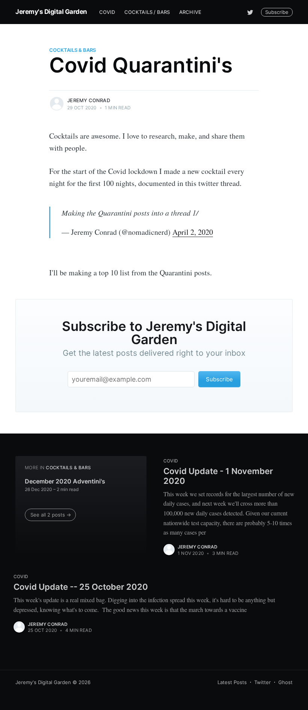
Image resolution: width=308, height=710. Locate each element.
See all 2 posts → (50, 515)
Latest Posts (232, 682)
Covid (107, 12)
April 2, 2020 (192, 232)
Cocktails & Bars (72, 50)
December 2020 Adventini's (65, 481)
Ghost (285, 682)
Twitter (262, 682)
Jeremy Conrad (88, 100)
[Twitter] (250, 12)
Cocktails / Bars (147, 12)
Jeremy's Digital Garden (51, 11)
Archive (190, 12)
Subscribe (276, 12)
